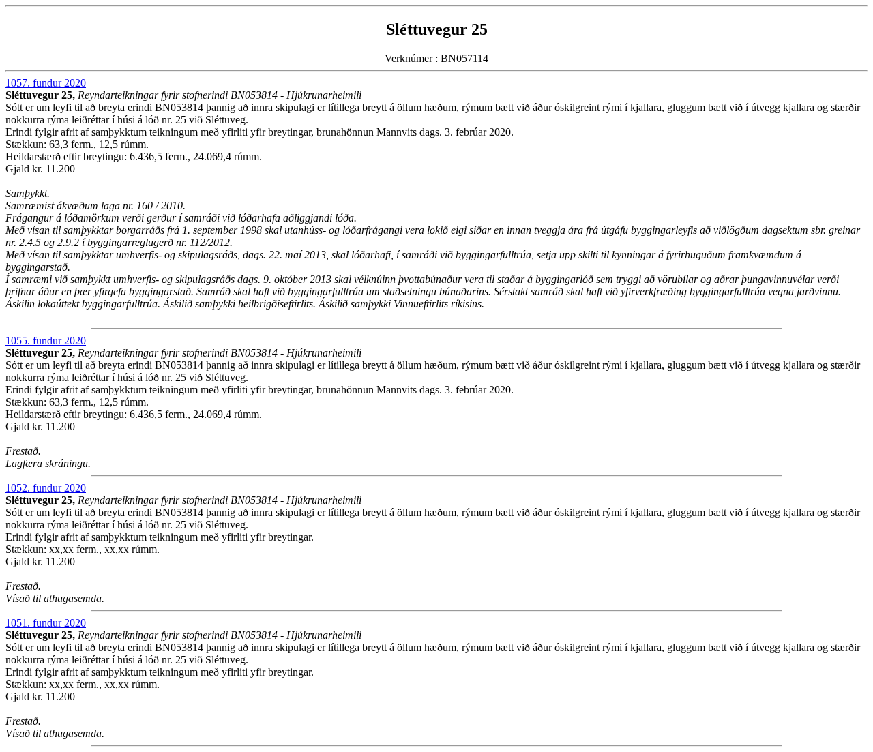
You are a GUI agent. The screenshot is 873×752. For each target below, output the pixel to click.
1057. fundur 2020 (45, 83)
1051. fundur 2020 (45, 623)
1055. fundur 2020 (45, 340)
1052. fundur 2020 (45, 488)
